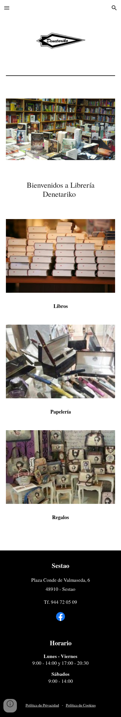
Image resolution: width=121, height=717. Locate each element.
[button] (7, 8)
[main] (60, 189)
